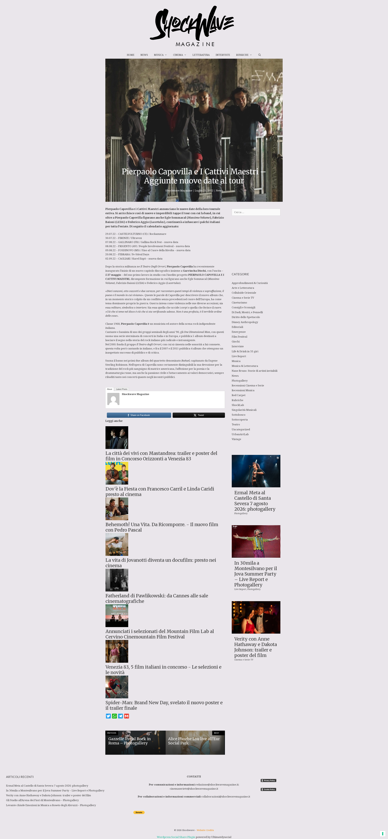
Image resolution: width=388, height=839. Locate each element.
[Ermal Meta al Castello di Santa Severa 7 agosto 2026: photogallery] (256, 485)
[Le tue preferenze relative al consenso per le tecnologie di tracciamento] (383, 834)
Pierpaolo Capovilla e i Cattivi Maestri (132, 209)
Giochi (236, 341)
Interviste (223, 55)
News (144, 55)
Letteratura (201, 55)
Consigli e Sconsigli (243, 307)
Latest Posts (121, 389)
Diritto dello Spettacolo (246, 317)
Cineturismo (239, 302)
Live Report (239, 356)
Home (130, 55)
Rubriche (242, 55)
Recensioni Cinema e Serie (248, 385)
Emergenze (239, 331)
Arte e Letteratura (243, 288)
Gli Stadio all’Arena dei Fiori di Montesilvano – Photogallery (42, 800)
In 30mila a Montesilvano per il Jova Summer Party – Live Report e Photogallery (255, 574)
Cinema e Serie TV (243, 297)
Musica (159, 55)
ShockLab (238, 405)
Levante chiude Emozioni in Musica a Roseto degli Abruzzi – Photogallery (51, 805)
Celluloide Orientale (244, 292)
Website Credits (205, 830)
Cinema (178, 55)
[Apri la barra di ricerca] (259, 55)
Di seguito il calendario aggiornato (153, 226)
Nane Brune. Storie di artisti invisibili (254, 370)
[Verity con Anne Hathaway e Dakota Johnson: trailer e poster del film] (256, 631)
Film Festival (239, 336)
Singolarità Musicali (244, 410)
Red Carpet (238, 395)
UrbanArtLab (240, 434)
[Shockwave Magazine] (113, 404)
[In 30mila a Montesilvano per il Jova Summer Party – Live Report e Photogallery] (256, 555)
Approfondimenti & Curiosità (250, 283)
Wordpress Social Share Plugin (176, 837)
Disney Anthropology (245, 322)
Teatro (236, 424)
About (109, 389)
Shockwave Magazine (135, 394)
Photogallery (240, 380)
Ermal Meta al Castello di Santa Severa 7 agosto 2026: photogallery (255, 501)
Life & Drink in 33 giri (245, 351)
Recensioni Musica (243, 390)
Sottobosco (238, 414)
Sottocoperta (240, 419)
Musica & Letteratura (245, 366)
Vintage (236, 439)
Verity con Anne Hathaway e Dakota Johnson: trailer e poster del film (255, 647)
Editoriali (237, 327)
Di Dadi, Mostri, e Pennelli (247, 312)
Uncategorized (241, 429)
